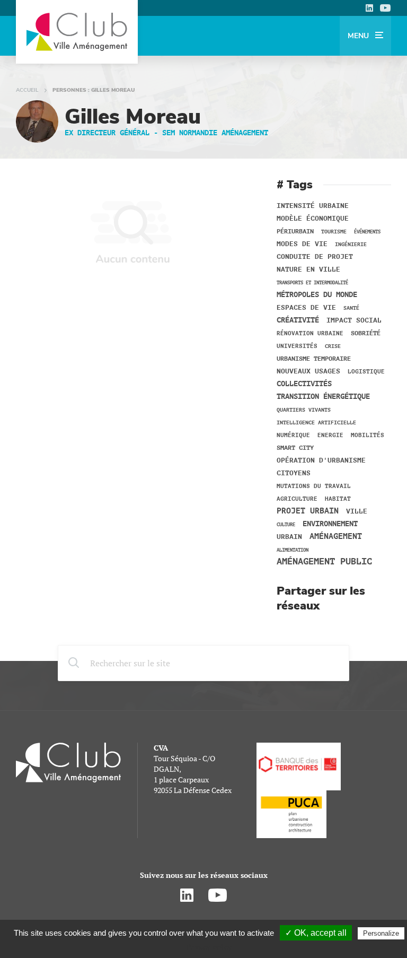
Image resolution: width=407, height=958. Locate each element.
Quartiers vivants (304, 410)
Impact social (354, 320)
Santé (351, 308)
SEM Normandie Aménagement (215, 133)
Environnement (330, 524)
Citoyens (294, 473)
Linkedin (369, 8)
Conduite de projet (315, 256)
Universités (297, 346)
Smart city (295, 447)
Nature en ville (308, 269)
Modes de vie (302, 244)
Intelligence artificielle (316, 422)
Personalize (381, 933)
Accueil (27, 90)
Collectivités (304, 384)
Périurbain (295, 231)
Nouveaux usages (308, 371)
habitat (338, 499)
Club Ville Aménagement (77, 32)
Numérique (293, 435)
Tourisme (334, 231)
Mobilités (367, 435)
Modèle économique (313, 218)
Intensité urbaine (313, 206)
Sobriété (366, 333)
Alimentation (292, 550)
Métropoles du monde (317, 295)
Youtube (385, 8)
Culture (286, 524)
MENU (359, 36)
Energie (330, 435)
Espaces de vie (306, 307)
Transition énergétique (323, 396)
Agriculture (297, 499)
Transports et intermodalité (312, 282)
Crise (333, 346)
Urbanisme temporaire (314, 358)
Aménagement (335, 537)
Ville (356, 511)
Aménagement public (324, 561)
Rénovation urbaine (310, 333)
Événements (367, 231)
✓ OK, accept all (316, 932)
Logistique (366, 372)
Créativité (298, 320)
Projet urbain (308, 511)
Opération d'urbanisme (321, 460)
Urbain (289, 537)
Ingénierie (351, 244)
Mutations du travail (314, 486)
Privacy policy (209, 947)
